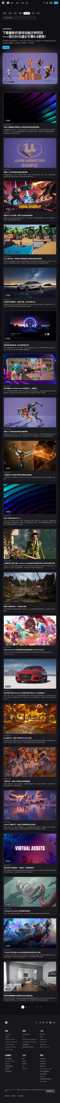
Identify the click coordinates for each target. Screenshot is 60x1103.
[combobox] (19, 17)
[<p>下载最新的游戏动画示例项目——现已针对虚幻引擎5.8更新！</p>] (30, 56)
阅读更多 (6, 47)
